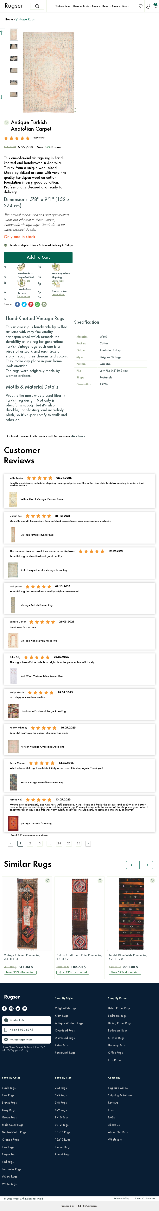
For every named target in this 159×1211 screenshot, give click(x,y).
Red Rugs (8, 1162)
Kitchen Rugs (116, 1038)
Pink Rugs (8, 1147)
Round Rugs (62, 1154)
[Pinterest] (24, 1009)
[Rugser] (12, 999)
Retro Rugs (61, 1045)
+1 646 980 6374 (21, 1030)
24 (59, 843)
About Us (114, 1125)
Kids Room (115, 1060)
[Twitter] (18, 1009)
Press (111, 1110)
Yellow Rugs (9, 1176)
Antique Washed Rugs (69, 1023)
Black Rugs (9, 1088)
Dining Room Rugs (119, 1023)
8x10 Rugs (61, 1117)
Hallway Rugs (116, 1045)
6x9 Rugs (61, 1110)
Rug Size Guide (118, 1088)
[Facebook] (4, 1009)
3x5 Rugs (61, 1095)
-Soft (80, 1206)
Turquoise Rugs (11, 1169)
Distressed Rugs (65, 1038)
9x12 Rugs (61, 1125)
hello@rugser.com (21, 1039)
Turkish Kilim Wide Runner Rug (128, 957)
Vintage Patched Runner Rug (22, 957)
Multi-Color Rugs (12, 1125)
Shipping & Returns (120, 1095)
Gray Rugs (8, 1110)
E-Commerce (91, 1206)
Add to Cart (38, 258)
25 (69, 843)
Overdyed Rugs (65, 1030)
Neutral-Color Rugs (14, 1132)
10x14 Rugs (62, 1132)
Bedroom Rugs (117, 1016)
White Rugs (9, 1184)
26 (78, 843)
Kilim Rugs (61, 1016)
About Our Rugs (118, 1132)
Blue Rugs (8, 1095)
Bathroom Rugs (117, 1030)
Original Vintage (66, 1008)
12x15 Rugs (62, 1139)
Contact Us (17, 1020)
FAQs (111, 1117)
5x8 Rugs (61, 1103)
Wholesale (115, 1139)
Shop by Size (119, 6)
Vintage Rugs (62, 6)
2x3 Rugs (61, 1088)
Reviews (113, 1103)
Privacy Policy (121, 1199)
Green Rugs (9, 1117)
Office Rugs (115, 1053)
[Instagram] (11, 1009)
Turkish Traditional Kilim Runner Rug (79, 957)
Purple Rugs (9, 1154)
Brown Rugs (9, 1103)
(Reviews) (39, 138)
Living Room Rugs (119, 1008)
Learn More (23, 296)
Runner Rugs (62, 1147)
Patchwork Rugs (65, 1053)
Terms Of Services (145, 1199)
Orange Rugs (10, 1139)
